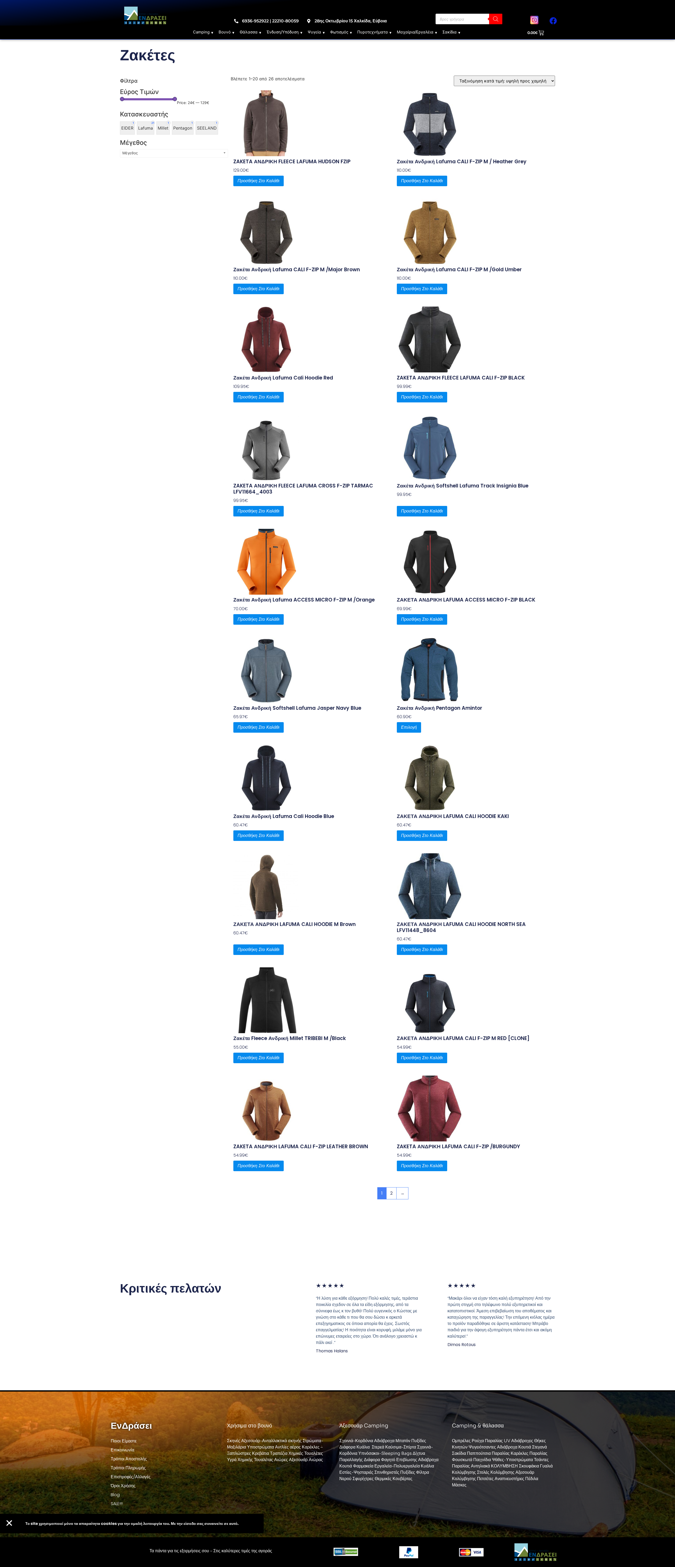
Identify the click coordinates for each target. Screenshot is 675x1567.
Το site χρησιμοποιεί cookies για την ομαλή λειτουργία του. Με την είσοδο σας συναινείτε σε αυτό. (132, 1523)
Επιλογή (409, 727)
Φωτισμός (339, 32)
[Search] (495, 19)
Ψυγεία (314, 32)
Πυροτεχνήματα (372, 32)
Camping (201, 32)
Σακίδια (449, 32)
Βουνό (225, 32)
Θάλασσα (249, 32)
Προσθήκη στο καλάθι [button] (258, 181)
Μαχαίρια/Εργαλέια (415, 32)
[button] (9, 1523)
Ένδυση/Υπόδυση (283, 32)
